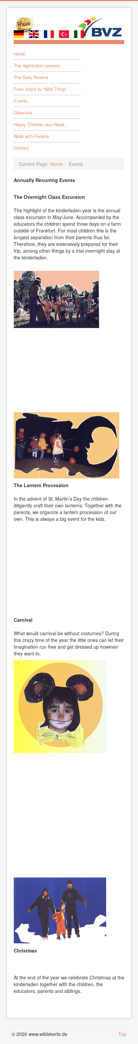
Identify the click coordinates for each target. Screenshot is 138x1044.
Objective (23, 113)
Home (19, 54)
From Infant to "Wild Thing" (40, 89)
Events (20, 101)
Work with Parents (31, 136)
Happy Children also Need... (41, 124)
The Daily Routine (31, 77)
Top (122, 1034)
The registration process (37, 66)
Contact (21, 148)
